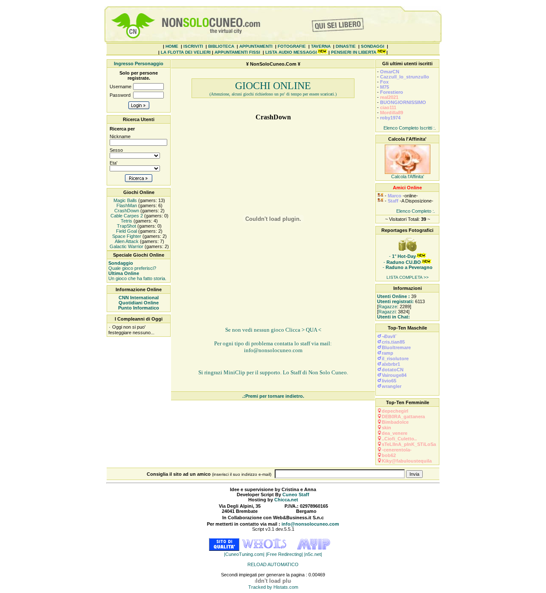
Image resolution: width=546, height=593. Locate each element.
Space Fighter (126, 236)
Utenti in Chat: (393, 316)
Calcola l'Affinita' (407, 176)
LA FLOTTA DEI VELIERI (186, 52)
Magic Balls (124, 200)
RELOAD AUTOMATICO (273, 564)
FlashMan (126, 205)
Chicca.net (286, 499)
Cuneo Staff (295, 494)
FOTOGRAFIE (292, 46)
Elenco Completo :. (415, 211)
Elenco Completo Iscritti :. (409, 127)
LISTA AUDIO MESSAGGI (291, 52)
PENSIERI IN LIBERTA (353, 52)
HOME (172, 46)
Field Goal (126, 231)
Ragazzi (386, 311)
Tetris (125, 220)
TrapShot (126, 226)
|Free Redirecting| (285, 554)
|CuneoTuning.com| (245, 554)
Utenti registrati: (395, 301)
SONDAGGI (372, 46)
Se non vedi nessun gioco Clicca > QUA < (273, 330)
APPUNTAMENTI (256, 46)
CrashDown (126, 210)
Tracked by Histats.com (273, 587)
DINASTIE (346, 46)
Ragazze (387, 306)
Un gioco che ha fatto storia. (137, 276)
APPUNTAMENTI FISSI (237, 52)
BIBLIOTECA (221, 46)
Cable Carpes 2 (126, 215)
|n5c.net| (313, 554)
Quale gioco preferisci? (132, 265)
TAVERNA (321, 46)
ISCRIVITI (193, 46)
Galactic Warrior (125, 246)
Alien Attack (126, 241)
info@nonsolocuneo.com (273, 350)
